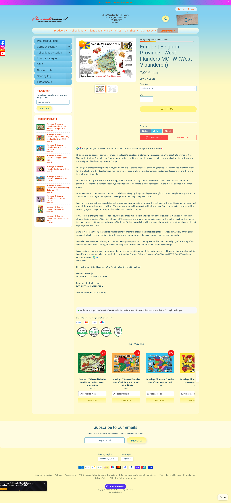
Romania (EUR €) (107, 458)
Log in (181, 9)
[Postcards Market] (52, 18)
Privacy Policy (101, 478)
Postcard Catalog (47, 40)
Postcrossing (70, 475)
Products (61, 31)
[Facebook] (2, 42)
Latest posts (54, 82)
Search (38, 475)
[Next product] (198, 376)
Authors (58, 475)
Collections (78, 31)
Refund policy (189, 475)
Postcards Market (114, 490)
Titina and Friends (100, 31)
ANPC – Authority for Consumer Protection (98, 475)
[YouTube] (2, 53)
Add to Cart (92, 400)
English (125, 458)
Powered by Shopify (115, 492)
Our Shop (132, 31)
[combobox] (92, 393)
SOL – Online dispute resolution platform (137, 475)
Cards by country (54, 47)
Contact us (149, 31)
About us (48, 475)
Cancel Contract (168, 31)
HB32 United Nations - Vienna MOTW (32, 485)
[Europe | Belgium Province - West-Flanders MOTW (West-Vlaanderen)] (100, 89)
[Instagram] (2, 48)
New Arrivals (44, 70)
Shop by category (47, 58)
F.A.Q (161, 475)
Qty (141, 94)
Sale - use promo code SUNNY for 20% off (115, 2)
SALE (118, 30)
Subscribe (44, 108)
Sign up (191, 9)
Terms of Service (173, 475)
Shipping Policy (117, 478)
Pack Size (144, 84)
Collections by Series (54, 53)
